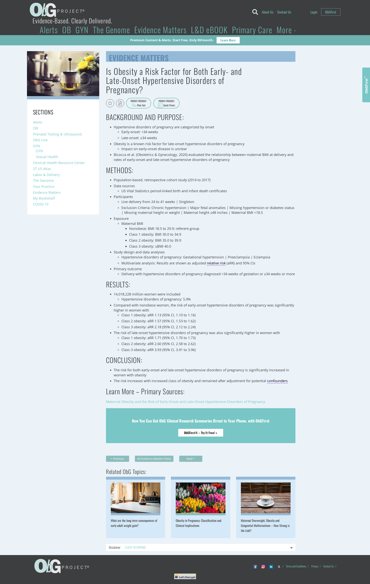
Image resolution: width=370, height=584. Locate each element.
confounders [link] (277, 380)
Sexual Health (47, 156)
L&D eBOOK (209, 29)
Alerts (49, 29)
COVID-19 (40, 204)
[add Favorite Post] (110, 103)
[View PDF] (120, 103)
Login (313, 11)
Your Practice (43, 186)
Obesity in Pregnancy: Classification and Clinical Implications (198, 523)
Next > (191, 458)
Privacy (314, 566)
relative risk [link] (216, 263)
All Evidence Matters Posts (154, 458)
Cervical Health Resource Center (59, 162)
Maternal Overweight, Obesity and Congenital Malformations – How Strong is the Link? (265, 525)
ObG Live (40, 140)
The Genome (111, 29)
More (285, 29)
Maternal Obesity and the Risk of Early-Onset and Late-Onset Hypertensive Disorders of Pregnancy (185, 401)
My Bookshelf (44, 198)
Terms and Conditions (296, 566)
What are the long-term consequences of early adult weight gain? (134, 523)
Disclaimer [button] (127, 547)
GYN (82, 29)
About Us (267, 11)
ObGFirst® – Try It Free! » (200, 432)
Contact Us (284, 11)
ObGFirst (330, 11)
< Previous (117, 458)
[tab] (200, 547)
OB (66, 29)
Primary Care (252, 29)
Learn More (228, 40)
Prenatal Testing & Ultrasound (57, 134)
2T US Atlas (42, 168)
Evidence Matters (160, 29)
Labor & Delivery (46, 174)
